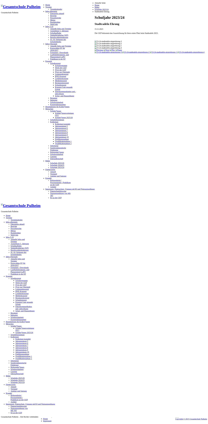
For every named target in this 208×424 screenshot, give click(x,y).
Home (45, 419)
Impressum (47, 421)
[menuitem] (47, 5)
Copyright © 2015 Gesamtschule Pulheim (191, 419)
